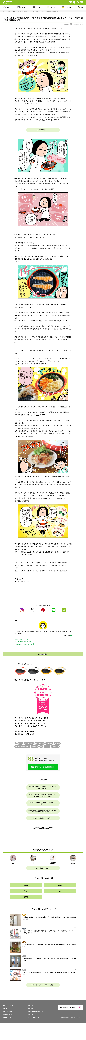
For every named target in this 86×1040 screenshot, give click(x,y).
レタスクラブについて (34, 1017)
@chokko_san (26, 642)
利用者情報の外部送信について (36, 1011)
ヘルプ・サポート (7, 1011)
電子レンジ (57, 743)
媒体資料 (30, 1014)
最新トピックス (7, 1017)
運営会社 (30, 1006)
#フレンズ (66, 24)
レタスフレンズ (55, 746)
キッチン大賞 (35, 746)
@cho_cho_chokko (30, 644)
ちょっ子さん (25, 639)
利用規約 (5, 1008)
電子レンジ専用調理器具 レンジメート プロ (29, 680)
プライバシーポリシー (8, 1006)
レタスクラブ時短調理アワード (22, 746)
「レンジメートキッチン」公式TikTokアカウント (31, 726)
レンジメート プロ (29, 743)
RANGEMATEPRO (39, 743)
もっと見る (67, 635)
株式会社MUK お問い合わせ (24, 734)
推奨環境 (30, 1008)
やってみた (47, 746)
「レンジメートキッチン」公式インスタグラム (30, 720)
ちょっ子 (20, 743)
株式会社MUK (49, 743)
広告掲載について (7, 1014)
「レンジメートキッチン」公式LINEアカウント (30, 723)
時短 (41, 746)
